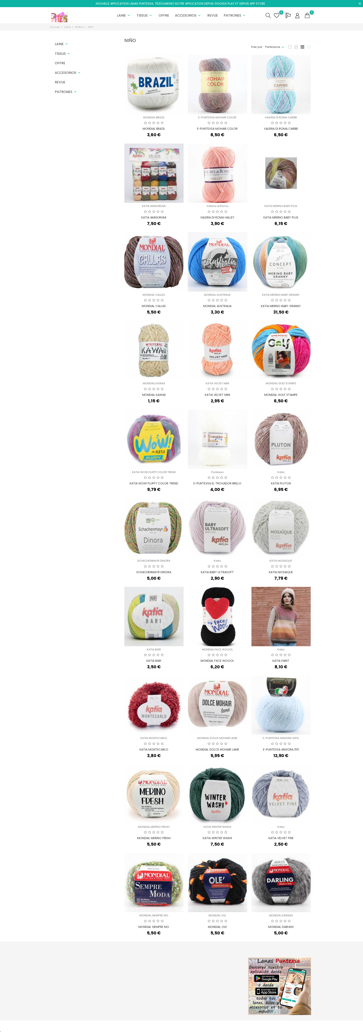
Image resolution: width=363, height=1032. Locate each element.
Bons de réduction (218, 994)
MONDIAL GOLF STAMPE (281, 383)
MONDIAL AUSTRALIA (217, 295)
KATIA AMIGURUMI (154, 206)
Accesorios (188, 15)
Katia (281, 472)
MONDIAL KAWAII (154, 383)
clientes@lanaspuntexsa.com (75, 1004)
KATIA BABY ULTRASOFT (217, 572)
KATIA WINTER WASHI (217, 827)
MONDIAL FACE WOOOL (217, 649)
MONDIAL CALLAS (154, 295)
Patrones (235, 15)
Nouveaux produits (130, 975)
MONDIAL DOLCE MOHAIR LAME (217, 738)
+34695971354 (65, 997)
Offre (164, 15)
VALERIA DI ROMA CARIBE (281, 117)
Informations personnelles (224, 968)
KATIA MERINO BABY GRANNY (281, 295)
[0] (307, 15)
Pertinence (272, 47)
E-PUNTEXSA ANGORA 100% (281, 738)
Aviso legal (168, 975)
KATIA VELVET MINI (217, 383)
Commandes (215, 975)
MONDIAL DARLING (281, 915)
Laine (124, 15)
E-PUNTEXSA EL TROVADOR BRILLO (217, 483)
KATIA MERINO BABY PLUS (280, 206)
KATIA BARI (154, 649)
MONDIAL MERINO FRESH (154, 827)
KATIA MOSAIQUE (281, 561)
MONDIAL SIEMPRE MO (153, 915)
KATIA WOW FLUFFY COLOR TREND (154, 472)
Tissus (145, 15)
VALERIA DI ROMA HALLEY (217, 217)
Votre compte (219, 959)
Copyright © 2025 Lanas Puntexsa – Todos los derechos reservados (96, 1026)
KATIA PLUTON (281, 483)
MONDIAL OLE (217, 915)
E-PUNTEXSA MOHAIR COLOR (217, 117)
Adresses (212, 988)
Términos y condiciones (177, 981)
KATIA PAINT (280, 661)
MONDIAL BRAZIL (153, 117)
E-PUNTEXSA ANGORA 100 (281, 749)
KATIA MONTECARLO (154, 738)
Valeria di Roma (217, 206)
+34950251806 (65, 991)
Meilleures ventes (129, 981)
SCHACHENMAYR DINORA (153, 561)
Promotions (125, 968)
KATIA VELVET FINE (280, 838)
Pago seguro (170, 988)
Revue (212, 15)
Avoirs (210, 981)
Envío (165, 968)
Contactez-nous (172, 994)
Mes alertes (214, 1001)
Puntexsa (217, 472)
